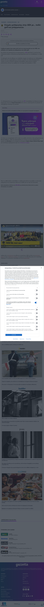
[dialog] (22, 303)
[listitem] (22, 287)
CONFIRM (14, 334)
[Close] (42, 268)
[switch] (36, 290)
